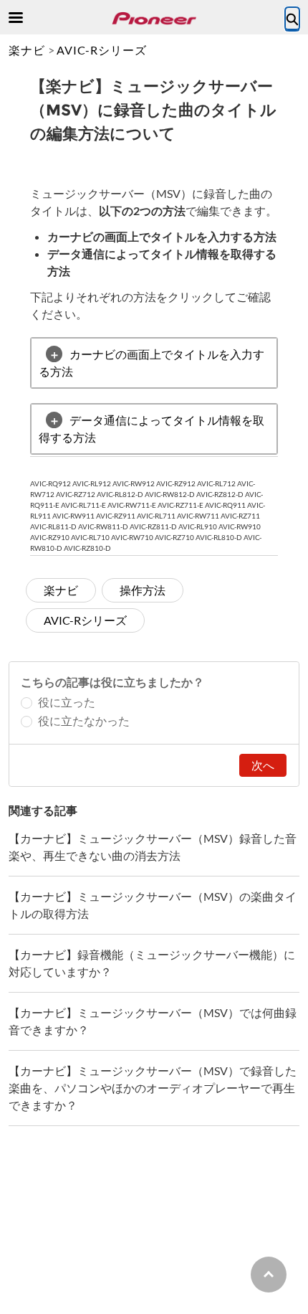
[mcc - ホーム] (154, 18)
